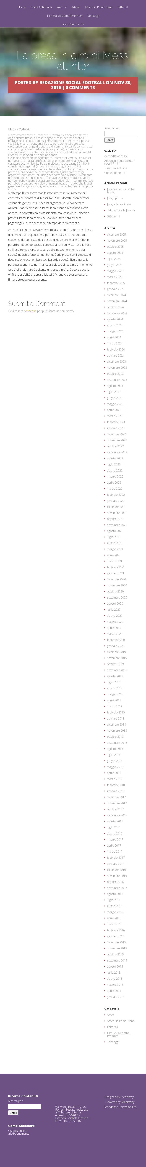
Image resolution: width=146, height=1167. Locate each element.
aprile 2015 (114, 991)
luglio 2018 (114, 755)
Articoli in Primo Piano (99, 7)
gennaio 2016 (115, 936)
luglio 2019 (114, 682)
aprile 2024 (114, 337)
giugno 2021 (114, 543)
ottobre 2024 (115, 307)
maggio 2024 (115, 331)
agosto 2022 (115, 458)
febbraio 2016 (116, 930)
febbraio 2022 (116, 495)
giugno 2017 (114, 833)
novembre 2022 (117, 440)
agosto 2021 (115, 531)
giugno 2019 (114, 688)
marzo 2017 (114, 851)
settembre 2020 (117, 597)
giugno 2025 (114, 265)
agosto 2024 (115, 319)
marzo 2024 (114, 343)
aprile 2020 (114, 628)
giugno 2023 (114, 398)
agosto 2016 (115, 894)
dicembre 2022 (116, 434)
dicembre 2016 (116, 870)
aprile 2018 (114, 773)
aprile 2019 (114, 700)
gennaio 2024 (115, 355)
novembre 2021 (117, 513)
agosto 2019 (115, 676)
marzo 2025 (114, 277)
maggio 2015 (115, 985)
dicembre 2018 (116, 724)
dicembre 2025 (116, 234)
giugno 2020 (114, 616)
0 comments (80, 87)
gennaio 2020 (115, 646)
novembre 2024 (117, 301)
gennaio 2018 (115, 791)
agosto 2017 (115, 821)
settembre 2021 (117, 525)
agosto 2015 (115, 966)
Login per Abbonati (116, 168)
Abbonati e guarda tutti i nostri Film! (119, 162)
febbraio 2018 (116, 785)
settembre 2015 (117, 960)
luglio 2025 (114, 259)
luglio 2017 (114, 827)
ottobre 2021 (115, 519)
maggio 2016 (115, 912)
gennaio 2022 (115, 501)
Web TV (61, 7)
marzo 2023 (114, 416)
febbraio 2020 (116, 640)
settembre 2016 (117, 888)
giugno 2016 (114, 906)
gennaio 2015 (115, 997)
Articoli (75, 7)
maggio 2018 (115, 767)
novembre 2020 (117, 585)
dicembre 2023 (116, 361)
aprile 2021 (114, 555)
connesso (30, 311)
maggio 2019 (115, 694)
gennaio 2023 (115, 428)
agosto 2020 (115, 603)
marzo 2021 (114, 561)
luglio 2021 (114, 537)
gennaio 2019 (115, 718)
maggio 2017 (115, 839)
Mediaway (127, 1097)
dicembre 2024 (116, 295)
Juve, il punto (115, 198)
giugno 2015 (114, 979)
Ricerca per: (111, 128)
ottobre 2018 (115, 737)
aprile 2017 (114, 845)
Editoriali (123, 7)
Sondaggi (93, 16)
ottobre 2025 (115, 247)
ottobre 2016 (115, 882)
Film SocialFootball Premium (64, 16)
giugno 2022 (114, 470)
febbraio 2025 (116, 283)
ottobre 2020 (115, 591)
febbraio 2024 (116, 349)
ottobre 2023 (115, 374)
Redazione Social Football (72, 82)
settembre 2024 (117, 313)
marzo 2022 (114, 489)
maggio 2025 (115, 271)
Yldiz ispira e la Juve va (121, 210)
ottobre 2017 (115, 809)
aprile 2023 (114, 410)
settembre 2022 (117, 452)
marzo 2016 (114, 924)
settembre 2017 (117, 815)
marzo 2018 (114, 779)
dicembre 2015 (116, 942)
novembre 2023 (117, 368)
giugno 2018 (114, 761)
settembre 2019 (117, 670)
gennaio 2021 (115, 573)
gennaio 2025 (115, 289)
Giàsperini (113, 216)
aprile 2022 (114, 482)
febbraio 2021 (116, 567)
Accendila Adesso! (115, 156)
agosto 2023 (115, 386)
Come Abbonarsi (41, 7)
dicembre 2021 (116, 507)
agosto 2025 (115, 253)
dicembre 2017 (116, 797)
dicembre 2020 (116, 579)
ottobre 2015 (115, 954)
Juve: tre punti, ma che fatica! (120, 190)
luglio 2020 (114, 610)
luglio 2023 (114, 392)
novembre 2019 (117, 658)
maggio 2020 (115, 622)
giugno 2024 (114, 325)
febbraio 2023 (116, 422)
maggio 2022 (115, 476)
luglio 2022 (114, 464)
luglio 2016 (114, 900)
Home (22, 7)
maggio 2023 (115, 404)
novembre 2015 (117, 948)
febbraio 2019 (116, 712)
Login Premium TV (73, 24)
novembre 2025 (117, 241)
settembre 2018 (117, 743)
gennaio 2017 (115, 864)
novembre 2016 (117, 876)
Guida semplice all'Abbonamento (19, 1132)
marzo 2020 (114, 634)
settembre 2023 (117, 380)
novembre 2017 (117, 803)
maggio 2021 (115, 549)
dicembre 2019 (116, 652)
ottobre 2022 (115, 446)
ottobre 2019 (115, 664)
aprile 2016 (114, 918)
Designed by (112, 1097)
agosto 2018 (115, 749)
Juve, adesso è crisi (119, 204)
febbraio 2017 (116, 858)
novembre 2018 (117, 731)
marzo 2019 (114, 706)
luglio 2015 (114, 972)
